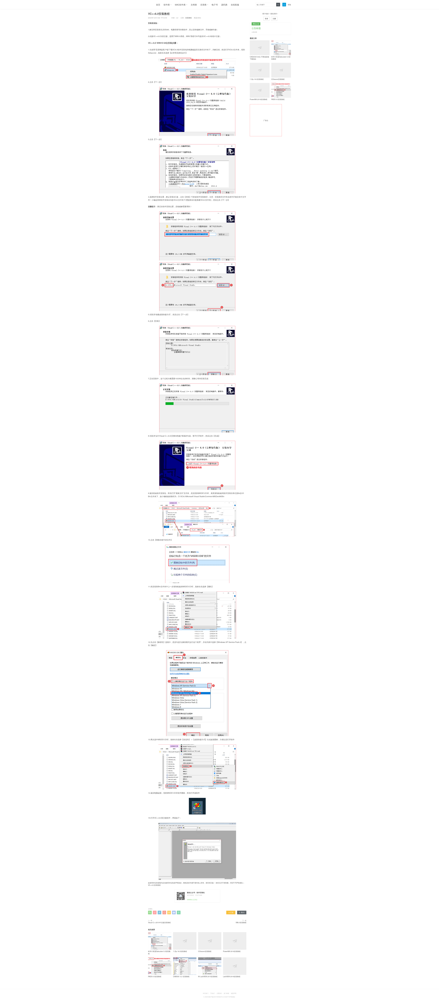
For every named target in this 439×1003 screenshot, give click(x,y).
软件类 (167, 4)
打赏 (230, 912)
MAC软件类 (180, 4)
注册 (274, 18)
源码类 (224, 4)
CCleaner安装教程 (204, 951)
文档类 (194, 4)
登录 (266, 18)
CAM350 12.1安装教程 (181, 976)
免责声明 (233, 993)
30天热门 (206, 993)
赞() (242, 912)
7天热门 (212, 993)
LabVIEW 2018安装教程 (231, 976)
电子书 (215, 4)
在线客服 (235, 4)
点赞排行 (219, 993)
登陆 (289, 4)
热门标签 (226, 993)
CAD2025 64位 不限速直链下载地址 (259, 58)
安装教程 (188, 18)
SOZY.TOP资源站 (236, 883)
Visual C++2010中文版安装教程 (159, 922)
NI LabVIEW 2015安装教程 (207, 976)
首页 (158, 4)
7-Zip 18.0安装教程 (180, 951)
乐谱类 (203, 4)
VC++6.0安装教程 (154, 885)
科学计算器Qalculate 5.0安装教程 (159, 952)
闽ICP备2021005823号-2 (216, 997)
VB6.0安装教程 (241, 922)
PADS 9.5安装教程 (154, 976)
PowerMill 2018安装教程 (232, 951)
